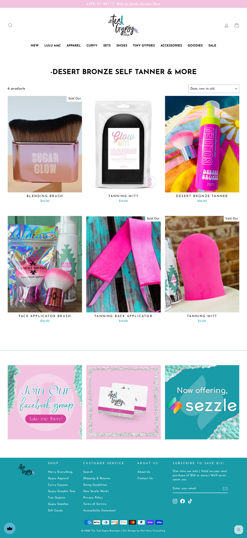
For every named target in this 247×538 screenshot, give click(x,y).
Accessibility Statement (99, 510)
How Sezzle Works (96, 491)
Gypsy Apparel (58, 478)
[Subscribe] (225, 488)
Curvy (91, 45)
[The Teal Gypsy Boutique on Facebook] (182, 501)
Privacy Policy (93, 497)
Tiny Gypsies (144, 45)
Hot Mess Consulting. (153, 531)
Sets (107, 45)
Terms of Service (95, 504)
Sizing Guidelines (95, 485)
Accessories (171, 45)
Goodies (195, 45)
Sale (212, 45)
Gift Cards (55, 510)
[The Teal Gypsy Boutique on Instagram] (175, 501)
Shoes (121, 45)
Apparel (74, 45)
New (35, 45)
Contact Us (145, 478)
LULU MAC (52, 45)
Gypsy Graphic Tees (61, 491)
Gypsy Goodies (58, 504)
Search (88, 472)
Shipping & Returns (96, 478)
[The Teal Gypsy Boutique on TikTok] (190, 501)
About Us (143, 472)
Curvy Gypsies (58, 485)
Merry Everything (60, 472)
